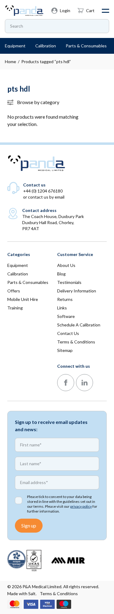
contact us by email (46, 197)
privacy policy (81, 506)
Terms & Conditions (59, 593)
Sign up (28, 525)
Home (10, 61)
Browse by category (38, 102)
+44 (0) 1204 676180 (43, 190)
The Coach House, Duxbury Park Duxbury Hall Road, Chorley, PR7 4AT (53, 222)
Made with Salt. (21, 593)
